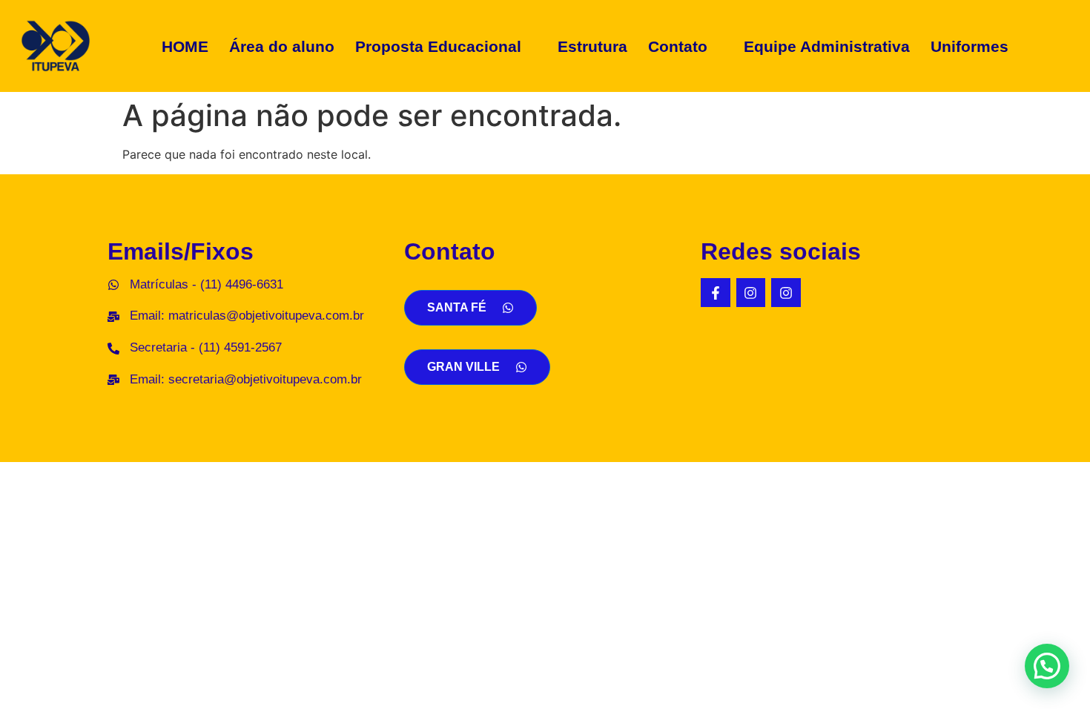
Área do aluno (281, 46)
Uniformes (969, 46)
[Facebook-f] (715, 293)
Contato (677, 46)
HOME (185, 46)
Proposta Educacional (438, 46)
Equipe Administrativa (827, 46)
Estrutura (592, 46)
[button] (446, 46)
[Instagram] (751, 293)
